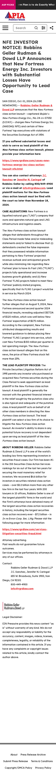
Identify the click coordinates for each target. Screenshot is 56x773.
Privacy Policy (43, 767)
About (13, 754)
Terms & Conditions (42, 761)
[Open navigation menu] (5, 28)
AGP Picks (8, 4)
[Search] (36, 27)
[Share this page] (51, 28)
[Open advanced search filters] (43, 27)
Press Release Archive (33, 754)
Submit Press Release (15, 761)
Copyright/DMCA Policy (18, 767)
